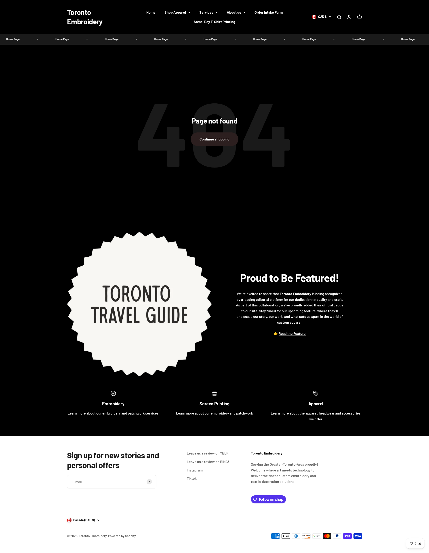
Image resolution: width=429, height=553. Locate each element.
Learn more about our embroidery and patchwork (214, 413)
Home (151, 12)
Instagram (195, 470)
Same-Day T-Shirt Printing (214, 21)
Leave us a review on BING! (208, 461)
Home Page (48, 39)
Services (206, 12)
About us (234, 12)
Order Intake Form (268, 12)
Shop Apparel (175, 12)
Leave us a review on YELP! (208, 453)
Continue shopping (214, 139)
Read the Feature (292, 333)
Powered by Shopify (122, 536)
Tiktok (192, 478)
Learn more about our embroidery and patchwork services (113, 413)
